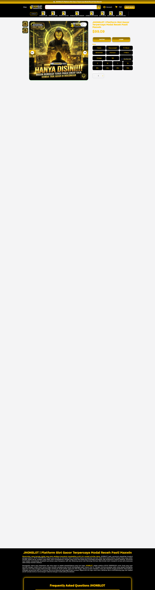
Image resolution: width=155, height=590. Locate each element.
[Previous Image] (32, 52)
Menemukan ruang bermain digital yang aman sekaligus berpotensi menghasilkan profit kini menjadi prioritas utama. (61, 556)
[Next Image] (85, 52)
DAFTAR (102, 39)
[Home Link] (36, 7)
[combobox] (71, 7)
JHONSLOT (89, 565)
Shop (25, 7)
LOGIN (121, 39)
